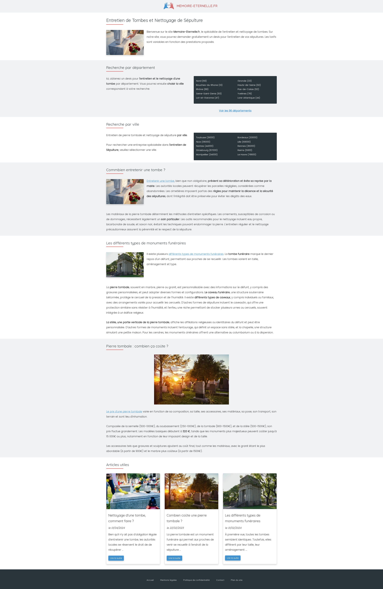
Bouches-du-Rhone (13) (209, 85)
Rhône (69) (202, 89)
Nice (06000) (203, 141)
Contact (220, 580)
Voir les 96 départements (235, 110)
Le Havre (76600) (247, 154)
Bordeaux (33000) (247, 137)
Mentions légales (168, 580)
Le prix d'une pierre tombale (124, 411)
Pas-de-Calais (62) (248, 89)
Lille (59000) (244, 141)
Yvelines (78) (245, 93)
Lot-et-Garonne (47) (207, 97)
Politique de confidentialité (196, 580)
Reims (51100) (245, 150)
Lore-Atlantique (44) (249, 97)
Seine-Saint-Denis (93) (209, 93)
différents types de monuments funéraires (196, 254)
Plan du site (236, 580)
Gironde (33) (245, 80)
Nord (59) (201, 80)
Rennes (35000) (246, 146)
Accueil (150, 580)
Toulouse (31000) (205, 137)
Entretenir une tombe (160, 181)
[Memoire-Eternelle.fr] (191, 5)
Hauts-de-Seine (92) (249, 85)
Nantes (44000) (204, 146)
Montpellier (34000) (207, 154)
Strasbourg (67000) (207, 150)
